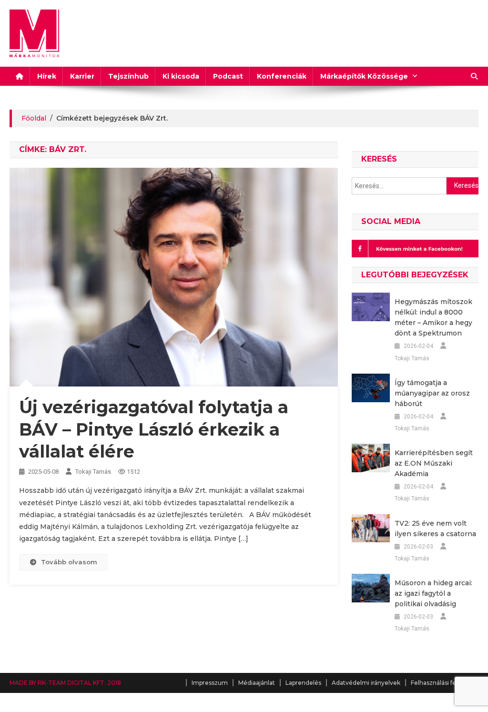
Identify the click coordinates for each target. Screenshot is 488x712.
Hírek (46, 76)
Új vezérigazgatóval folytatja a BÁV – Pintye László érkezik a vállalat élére (153, 429)
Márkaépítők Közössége (364, 76)
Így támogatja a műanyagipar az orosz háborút (432, 393)
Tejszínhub (128, 76)
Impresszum (210, 682)
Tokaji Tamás (93, 471)
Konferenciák (281, 76)
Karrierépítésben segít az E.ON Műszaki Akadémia (434, 463)
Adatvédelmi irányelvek (366, 682)
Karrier (82, 76)
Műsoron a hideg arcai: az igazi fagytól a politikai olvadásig (433, 593)
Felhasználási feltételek (444, 682)
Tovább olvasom (69, 562)
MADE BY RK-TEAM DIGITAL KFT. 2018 (65, 682)
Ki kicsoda (181, 76)
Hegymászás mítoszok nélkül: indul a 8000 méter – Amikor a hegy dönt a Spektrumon (433, 317)
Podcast (228, 76)
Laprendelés (303, 682)
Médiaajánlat (256, 682)
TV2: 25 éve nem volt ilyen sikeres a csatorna (435, 528)
